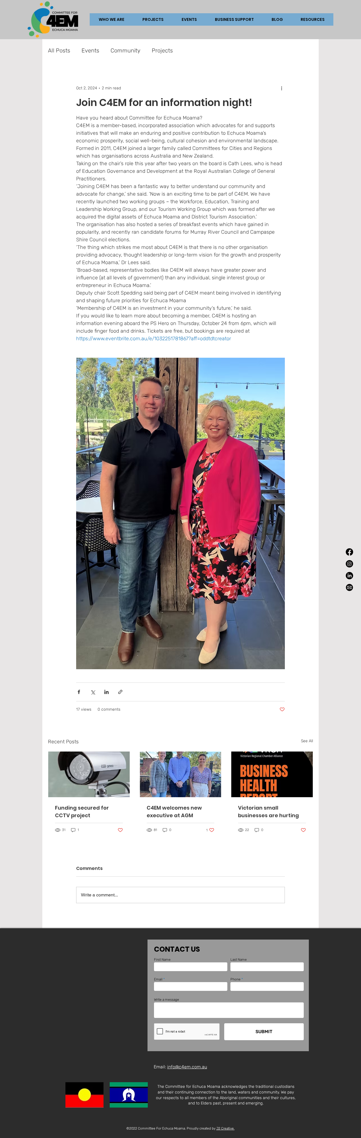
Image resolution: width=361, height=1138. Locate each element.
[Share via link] (120, 692)
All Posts (59, 50)
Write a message (166, 999)
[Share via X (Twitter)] (92, 692)
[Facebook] (349, 552)
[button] (153, 19)
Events (90, 50)
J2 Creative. (225, 1128)
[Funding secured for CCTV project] (89, 774)
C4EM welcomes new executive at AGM (174, 811)
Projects (162, 50)
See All (307, 741)
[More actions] (281, 88)
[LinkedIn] (349, 575)
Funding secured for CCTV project (82, 811)
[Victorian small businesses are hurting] (272, 774)
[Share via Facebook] (79, 692)
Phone (235, 979)
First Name (162, 959)
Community (125, 50)
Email (158, 979)
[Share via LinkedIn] (106, 692)
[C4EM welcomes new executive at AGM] (180, 774)
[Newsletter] (349, 587)
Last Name (238, 959)
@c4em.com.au (191, 1067)
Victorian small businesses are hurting (268, 811)
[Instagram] (349, 563)
